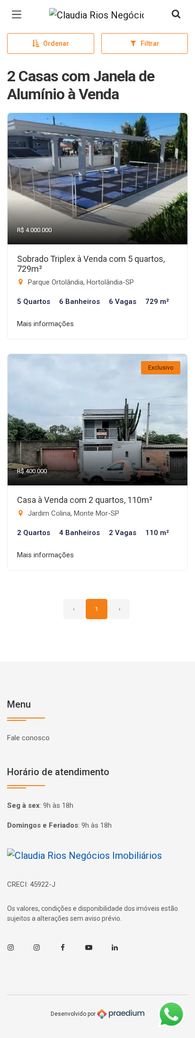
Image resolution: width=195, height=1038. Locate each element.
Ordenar (56, 43)
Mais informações (45, 324)
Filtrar (150, 43)
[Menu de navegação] (19, 14)
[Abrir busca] (176, 14)
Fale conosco (28, 738)
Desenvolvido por (74, 1014)
